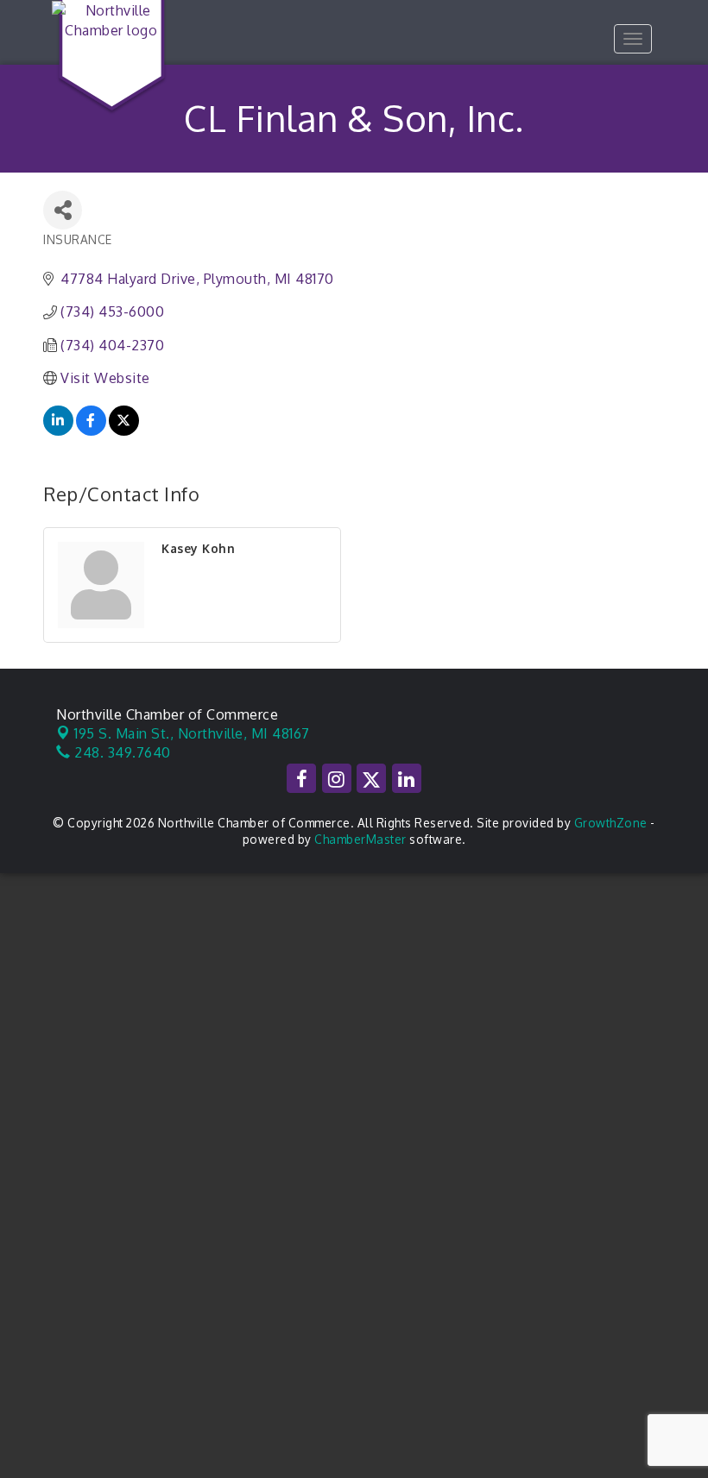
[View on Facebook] (91, 430)
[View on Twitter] (124, 430)
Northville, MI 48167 (192, 733)
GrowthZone (611, 822)
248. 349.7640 (121, 752)
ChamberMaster (360, 839)
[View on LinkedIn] (58, 430)
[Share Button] (62, 210)
